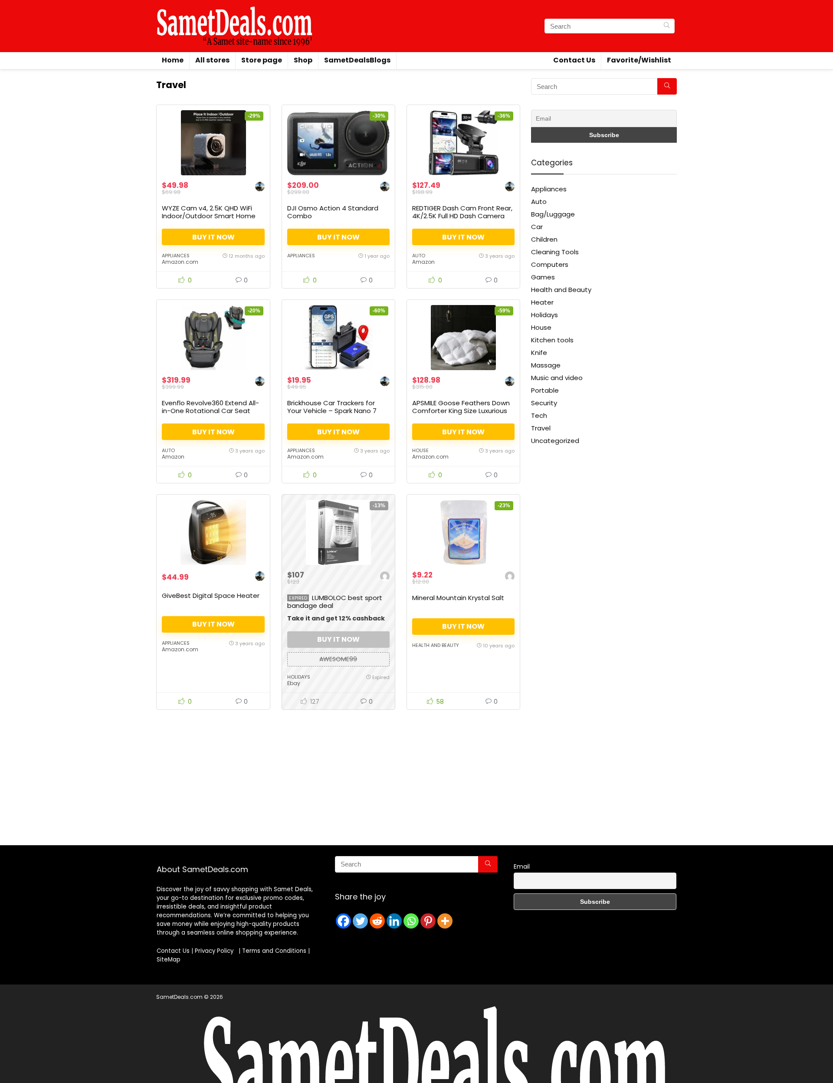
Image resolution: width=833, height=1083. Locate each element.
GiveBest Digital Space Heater (210, 595)
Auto (418, 255)
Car (537, 226)
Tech (539, 415)
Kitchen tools (552, 340)
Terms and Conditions (274, 951)
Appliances (176, 255)
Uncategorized (555, 440)
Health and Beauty (435, 645)
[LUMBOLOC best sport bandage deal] (338, 532)
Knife (539, 352)
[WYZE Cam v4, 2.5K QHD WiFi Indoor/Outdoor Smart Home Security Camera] (213, 142)
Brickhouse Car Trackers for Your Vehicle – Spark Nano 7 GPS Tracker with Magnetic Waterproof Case (332, 414)
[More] (445, 921)
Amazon (423, 262)
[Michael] (385, 577)
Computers (549, 264)
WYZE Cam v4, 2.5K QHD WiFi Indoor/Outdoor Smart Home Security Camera (209, 215)
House (420, 450)
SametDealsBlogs (357, 60)
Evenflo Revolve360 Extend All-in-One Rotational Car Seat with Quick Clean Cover (210, 410)
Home (173, 60)
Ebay (293, 683)
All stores (212, 60)
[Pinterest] (428, 921)
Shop (303, 60)
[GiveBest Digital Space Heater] (213, 532)
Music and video (557, 377)
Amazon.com (180, 262)
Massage (546, 365)
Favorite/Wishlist (639, 60)
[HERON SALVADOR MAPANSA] (260, 188)
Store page (261, 60)
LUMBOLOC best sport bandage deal (334, 601)
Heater (542, 302)
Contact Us (574, 60)
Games (543, 277)
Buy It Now (213, 237)
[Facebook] (343, 921)
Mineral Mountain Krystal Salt (458, 597)
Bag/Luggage (553, 214)
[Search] (667, 26)
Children (544, 239)
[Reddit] (377, 921)
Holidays (298, 676)
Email (522, 866)
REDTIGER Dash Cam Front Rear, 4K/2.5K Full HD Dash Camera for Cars (462, 215)
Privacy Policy (216, 951)
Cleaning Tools (555, 251)
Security (544, 402)
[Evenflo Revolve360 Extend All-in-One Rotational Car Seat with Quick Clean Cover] (213, 337)
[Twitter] (360, 921)
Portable (545, 390)
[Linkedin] (394, 921)
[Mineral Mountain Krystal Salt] (463, 532)
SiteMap (168, 959)
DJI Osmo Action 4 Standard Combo (332, 211)
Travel (541, 428)
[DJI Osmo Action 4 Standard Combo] (338, 142)
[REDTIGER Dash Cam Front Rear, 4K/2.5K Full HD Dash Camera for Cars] (463, 142)
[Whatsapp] (411, 921)
